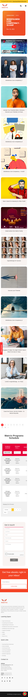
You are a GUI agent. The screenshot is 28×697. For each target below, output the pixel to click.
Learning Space (10, 15)
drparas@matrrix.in (8, 674)
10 (5, 427)
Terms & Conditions (6, 651)
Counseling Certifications (7, 622)
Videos (3, 634)
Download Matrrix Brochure (19, 1)
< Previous (6, 509)
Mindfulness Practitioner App (8, 628)
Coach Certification (6, 621)
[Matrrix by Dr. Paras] (4, 6)
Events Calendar (5, 646)
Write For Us (4, 636)
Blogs (3, 632)
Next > (5, 512)
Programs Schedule (6, 630)
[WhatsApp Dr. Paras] (25, 693)
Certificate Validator (6, 650)
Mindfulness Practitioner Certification (10, 626)
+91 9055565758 (8, 673)
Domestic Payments (6, 653)
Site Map (4, 655)
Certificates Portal (6, 648)
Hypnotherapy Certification (8, 624)
